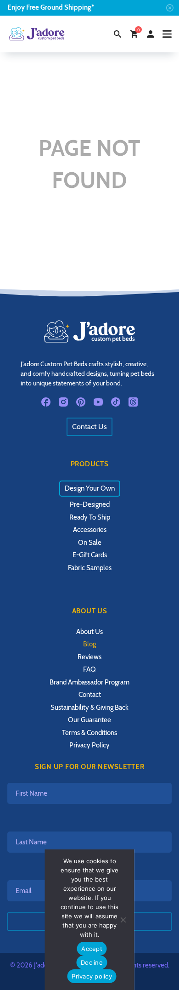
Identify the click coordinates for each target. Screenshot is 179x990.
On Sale (89, 542)
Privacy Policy (89, 745)
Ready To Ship (89, 517)
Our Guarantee (89, 720)
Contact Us (89, 426)
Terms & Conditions (89, 733)
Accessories (89, 530)
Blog (89, 644)
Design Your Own (90, 488)
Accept (91, 948)
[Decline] (123, 919)
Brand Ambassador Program (89, 682)
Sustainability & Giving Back (89, 707)
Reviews (89, 657)
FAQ (89, 669)
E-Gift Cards (90, 555)
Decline (92, 962)
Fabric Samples (90, 568)
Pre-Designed (90, 504)
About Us (89, 632)
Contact (89, 694)
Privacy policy (92, 976)
